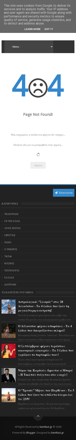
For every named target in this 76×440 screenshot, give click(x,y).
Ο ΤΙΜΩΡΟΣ (10, 249)
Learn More (32, 29)
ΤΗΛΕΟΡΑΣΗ (11, 214)
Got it (48, 29)
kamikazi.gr (46, 426)
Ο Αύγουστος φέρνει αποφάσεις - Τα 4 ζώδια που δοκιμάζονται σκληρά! (45, 328)
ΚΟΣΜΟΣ (9, 263)
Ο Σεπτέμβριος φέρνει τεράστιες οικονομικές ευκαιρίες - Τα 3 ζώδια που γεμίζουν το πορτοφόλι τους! (46, 350)
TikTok (8, 256)
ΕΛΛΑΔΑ (9, 277)
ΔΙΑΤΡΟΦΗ (10, 284)
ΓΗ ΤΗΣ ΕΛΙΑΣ (12, 221)
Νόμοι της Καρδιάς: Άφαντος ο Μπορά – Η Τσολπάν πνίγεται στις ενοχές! (45, 372)
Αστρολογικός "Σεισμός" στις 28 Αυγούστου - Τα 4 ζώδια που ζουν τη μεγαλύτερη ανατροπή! (43, 306)
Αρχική (38, 165)
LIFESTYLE (9, 235)
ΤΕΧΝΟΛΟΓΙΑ (11, 270)
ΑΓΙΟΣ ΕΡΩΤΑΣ (12, 228)
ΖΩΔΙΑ (7, 242)
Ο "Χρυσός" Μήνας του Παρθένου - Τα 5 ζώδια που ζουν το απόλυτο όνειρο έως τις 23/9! (46, 394)
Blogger (30, 432)
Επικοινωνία (65, 192)
